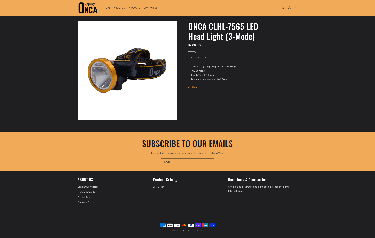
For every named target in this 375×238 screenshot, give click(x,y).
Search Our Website (88, 187)
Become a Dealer (86, 202)
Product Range (85, 197)
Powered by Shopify (195, 231)
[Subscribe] (210, 161)
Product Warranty (86, 192)
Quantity (192, 51)
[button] (283, 8)
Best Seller (158, 187)
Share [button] (194, 87)
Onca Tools (183, 231)
